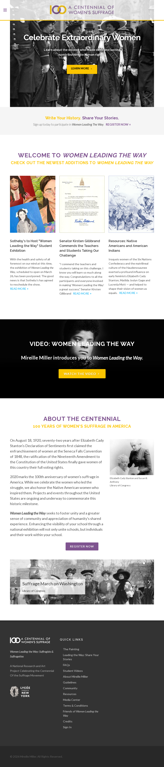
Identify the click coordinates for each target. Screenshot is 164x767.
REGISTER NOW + (118, 124)
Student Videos (73, 670)
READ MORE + (19, 288)
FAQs (66, 665)
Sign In (67, 727)
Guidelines (69, 682)
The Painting (71, 649)
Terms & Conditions (75, 705)
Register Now (82, 546)
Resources (69, 694)
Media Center (71, 699)
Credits (67, 721)
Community (70, 688)
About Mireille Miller (75, 676)
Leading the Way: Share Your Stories (81, 657)
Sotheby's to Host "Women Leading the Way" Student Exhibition (31, 246)
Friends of (80, 713)
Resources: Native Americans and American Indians (128, 246)
